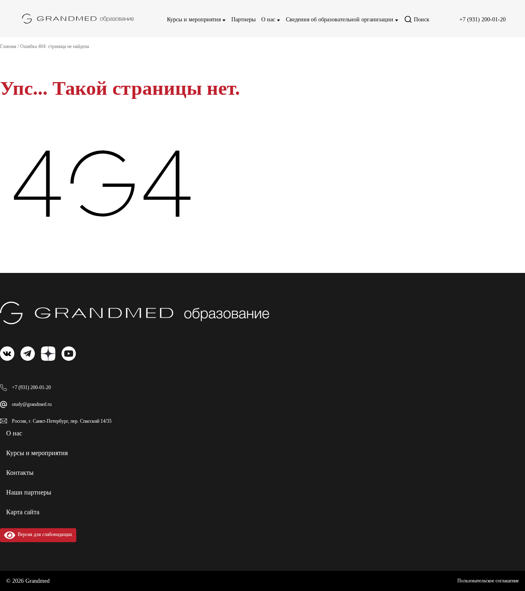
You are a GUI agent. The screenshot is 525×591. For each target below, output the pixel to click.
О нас (269, 19)
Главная (8, 46)
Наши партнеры (28, 492)
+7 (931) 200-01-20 (482, 19)
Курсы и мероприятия (194, 19)
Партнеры (243, 19)
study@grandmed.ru (32, 404)
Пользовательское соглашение (488, 581)
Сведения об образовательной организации (340, 19)
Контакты (20, 472)
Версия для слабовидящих (43, 534)
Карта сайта (22, 512)
